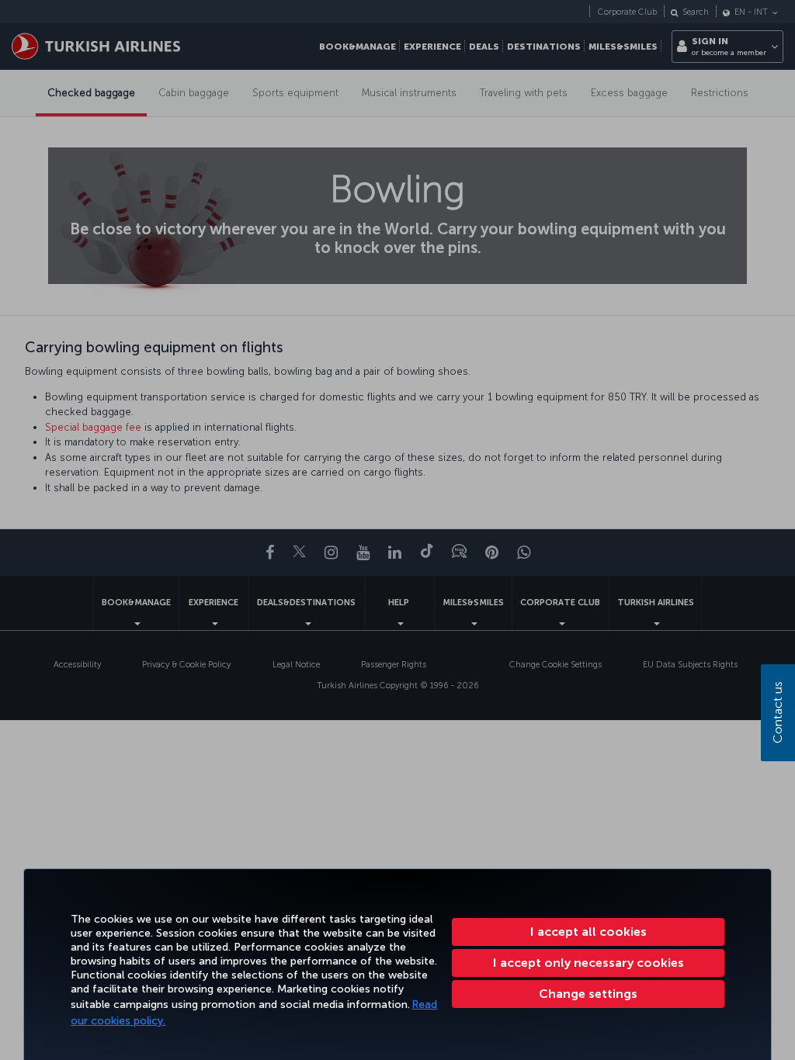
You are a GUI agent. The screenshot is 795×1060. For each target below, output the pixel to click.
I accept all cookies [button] (588, 931)
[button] (588, 994)
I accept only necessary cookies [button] (588, 962)
